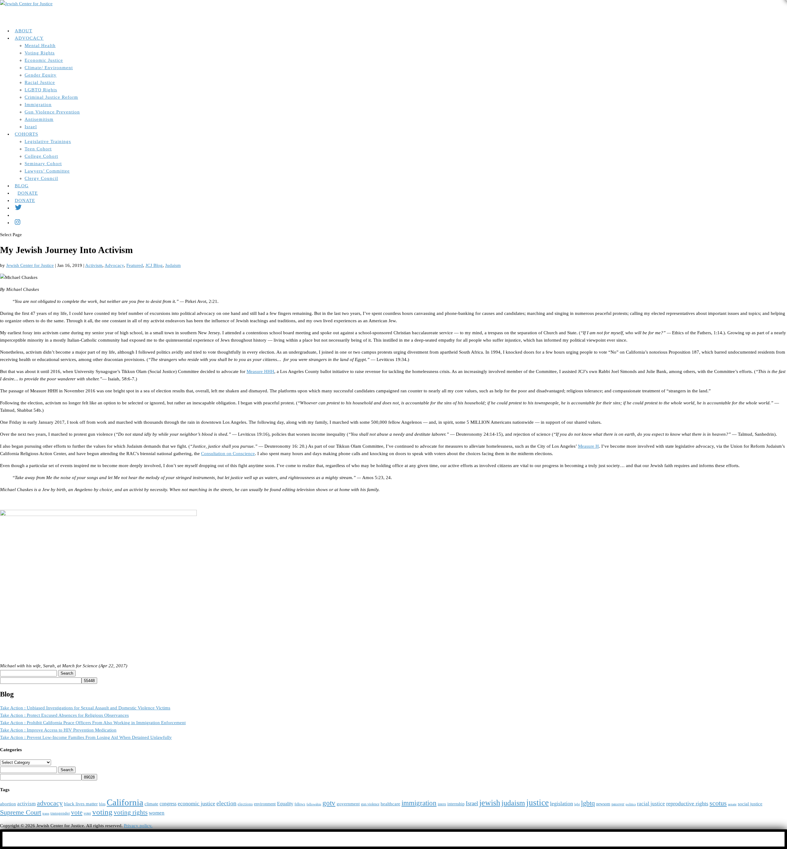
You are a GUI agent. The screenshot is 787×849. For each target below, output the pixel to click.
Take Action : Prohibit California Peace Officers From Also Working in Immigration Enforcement (93, 722)
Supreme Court (20, 812)
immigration (419, 803)
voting (102, 811)
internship (456, 804)
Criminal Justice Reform (51, 97)
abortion (8, 803)
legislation (561, 803)
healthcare (390, 803)
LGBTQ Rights (41, 89)
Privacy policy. (138, 825)
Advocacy (114, 265)
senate (732, 804)
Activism (93, 265)
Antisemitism (39, 119)
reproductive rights (687, 803)
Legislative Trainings (48, 141)
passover (617, 804)
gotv (328, 803)
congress (168, 803)
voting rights (131, 812)
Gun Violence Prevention (52, 111)
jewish (489, 802)
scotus (718, 803)
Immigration (38, 104)
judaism (513, 803)
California (125, 802)
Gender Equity (41, 75)
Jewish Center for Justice (30, 265)
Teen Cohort (38, 148)
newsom (603, 804)
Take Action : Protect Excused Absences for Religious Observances (64, 715)
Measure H (588, 446)
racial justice (651, 804)
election (226, 803)
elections (245, 804)
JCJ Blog (154, 265)
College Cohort (41, 156)
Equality (285, 803)
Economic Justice (44, 60)
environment (265, 804)
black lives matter (81, 803)
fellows (300, 804)
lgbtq (588, 803)
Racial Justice (40, 82)
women (156, 813)
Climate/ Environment (49, 67)
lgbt (577, 804)
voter (87, 813)
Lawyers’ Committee (47, 171)
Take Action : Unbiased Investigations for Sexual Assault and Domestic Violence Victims (85, 707)
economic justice (196, 803)
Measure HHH (260, 371)
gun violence (370, 804)
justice (537, 802)
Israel (31, 126)
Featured (134, 265)
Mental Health (40, 45)
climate (151, 803)
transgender (60, 813)
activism (26, 804)
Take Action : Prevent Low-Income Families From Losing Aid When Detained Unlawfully (86, 737)
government (348, 803)
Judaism (173, 265)
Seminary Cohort (43, 163)
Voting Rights (40, 52)
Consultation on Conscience (228, 453)
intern (442, 804)
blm (102, 804)
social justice (750, 803)
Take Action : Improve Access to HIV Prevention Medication (58, 730)
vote (76, 812)
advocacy (50, 803)
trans (45, 813)
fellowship (313, 804)
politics (631, 804)
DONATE (25, 200)
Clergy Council (41, 178)
